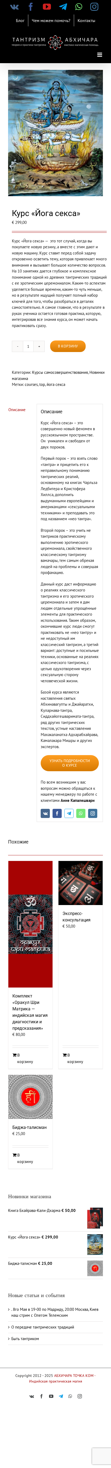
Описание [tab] (17, 409)
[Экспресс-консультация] (80, 883)
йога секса (56, 384)
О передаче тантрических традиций (42, 1327)
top (42, 384)
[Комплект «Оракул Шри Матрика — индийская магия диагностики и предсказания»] (30, 924)
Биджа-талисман (29, 1127)
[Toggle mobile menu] (100, 55)
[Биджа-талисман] (30, 1097)
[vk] (45, 813)
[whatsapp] (80, 813)
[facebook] (57, 813)
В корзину (68, 346)
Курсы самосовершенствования (60, 372)
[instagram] (92, 813)
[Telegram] (69, 813)
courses (31, 384)
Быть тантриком (25, 1338)
